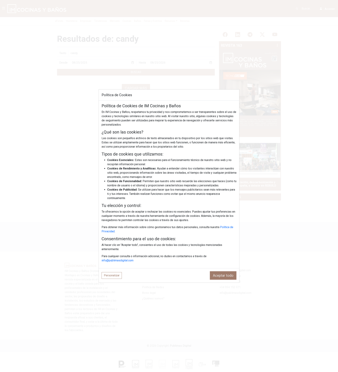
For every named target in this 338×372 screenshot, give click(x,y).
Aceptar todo (223, 275)
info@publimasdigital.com (117, 260)
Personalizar (112, 275)
